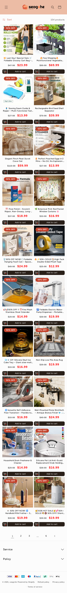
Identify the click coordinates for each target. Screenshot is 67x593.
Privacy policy (59, 582)
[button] (6, 7)
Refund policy (43, 582)
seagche (13, 582)
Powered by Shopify (26, 582)
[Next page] (54, 536)
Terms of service (35, 587)
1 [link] (12, 536)
